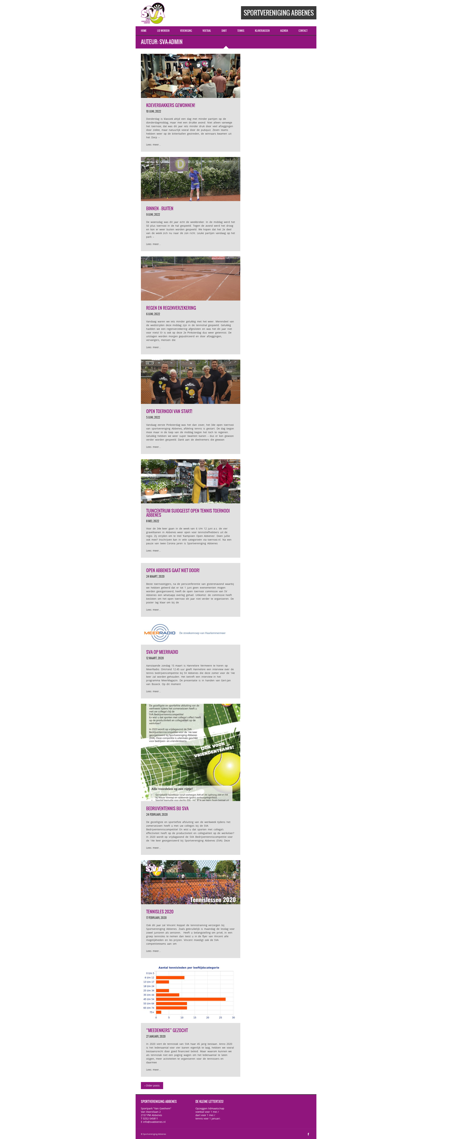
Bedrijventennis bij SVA (167, 808)
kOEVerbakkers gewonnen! (170, 105)
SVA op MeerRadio (162, 652)
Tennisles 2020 (160, 911)
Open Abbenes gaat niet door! (172, 570)
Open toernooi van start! (169, 411)
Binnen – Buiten (159, 208)
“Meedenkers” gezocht (167, 1030)
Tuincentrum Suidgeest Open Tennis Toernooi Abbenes (188, 513)
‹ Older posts (152, 1085)
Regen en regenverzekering (171, 308)
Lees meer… (153, 144)
